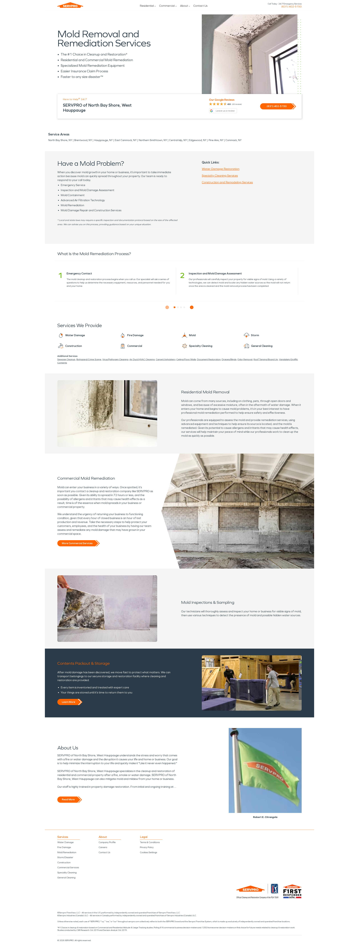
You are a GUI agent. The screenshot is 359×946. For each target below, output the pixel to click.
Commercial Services (68, 867)
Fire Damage (64, 847)
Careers (103, 847)
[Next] (191, 307)
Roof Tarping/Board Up (266, 359)
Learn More (68, 702)
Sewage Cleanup (66, 359)
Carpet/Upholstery (165, 359)
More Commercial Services (77, 543)
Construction (64, 862)
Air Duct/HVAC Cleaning (142, 359)
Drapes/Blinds (229, 359)
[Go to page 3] (181, 307)
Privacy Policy (147, 847)
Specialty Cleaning (67, 872)
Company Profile (107, 842)
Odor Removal (244, 359)
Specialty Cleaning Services (220, 175)
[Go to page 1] (174, 307)
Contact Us (200, 5)
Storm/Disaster (65, 857)
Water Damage (65, 842)
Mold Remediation (66, 852)
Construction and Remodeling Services (227, 182)
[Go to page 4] (184, 307)
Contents (62, 362)
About (184, 5)
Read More (68, 799)
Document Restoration (209, 359)
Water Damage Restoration (220, 169)
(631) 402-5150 (291, 6)
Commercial (167, 5)
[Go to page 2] (178, 307)
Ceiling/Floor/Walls (186, 359)
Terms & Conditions (150, 842)
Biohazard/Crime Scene (88, 359)
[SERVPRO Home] (70, 5)
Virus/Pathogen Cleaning (115, 359)
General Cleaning (66, 877)
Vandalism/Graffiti (288, 359)
